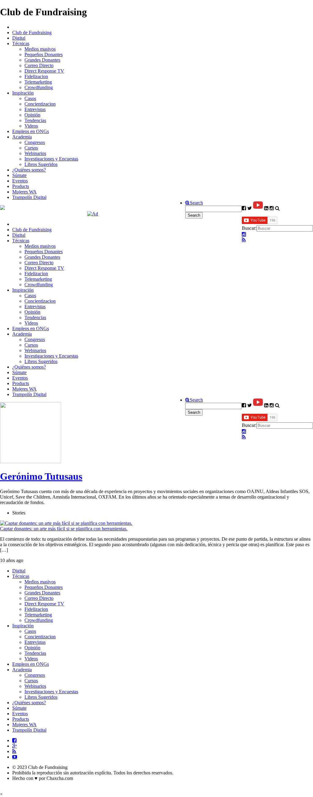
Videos (31, 125)
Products (20, 186)
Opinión (32, 114)
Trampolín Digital (29, 197)
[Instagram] (244, 234)
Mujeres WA (24, 191)
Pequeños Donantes (43, 54)
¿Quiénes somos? (29, 169)
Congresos (34, 142)
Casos (30, 98)
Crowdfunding (38, 87)
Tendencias (35, 120)
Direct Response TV (44, 71)
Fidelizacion (36, 76)
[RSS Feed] (244, 239)
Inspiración (23, 93)
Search (196, 202)
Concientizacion (40, 103)
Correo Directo (38, 65)
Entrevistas (35, 109)
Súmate (19, 175)
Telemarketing (38, 82)
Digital (18, 38)
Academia (22, 136)
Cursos (31, 147)
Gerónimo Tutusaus (41, 476)
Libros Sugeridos (40, 164)
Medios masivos (40, 49)
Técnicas (20, 43)
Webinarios (35, 153)
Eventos (20, 180)
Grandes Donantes (42, 60)
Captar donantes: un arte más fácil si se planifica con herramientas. (63, 528)
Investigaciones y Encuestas (51, 158)
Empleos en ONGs (30, 131)
